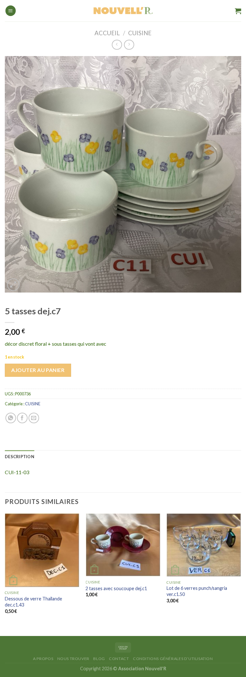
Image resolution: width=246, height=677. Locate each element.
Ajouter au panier (37, 370)
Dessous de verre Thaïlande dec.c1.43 (33, 601)
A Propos (43, 658)
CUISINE (140, 33)
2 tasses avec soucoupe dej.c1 (116, 588)
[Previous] (5, 569)
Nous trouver (73, 658)
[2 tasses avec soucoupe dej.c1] (123, 544)
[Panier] (238, 11)
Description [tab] (19, 456)
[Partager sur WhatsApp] (10, 418)
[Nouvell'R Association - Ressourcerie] (123, 10)
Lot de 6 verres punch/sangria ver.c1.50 (197, 591)
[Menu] (10, 10)
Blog (99, 658)
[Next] (241, 569)
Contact (119, 658)
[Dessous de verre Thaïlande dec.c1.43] (42, 550)
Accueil (107, 33)
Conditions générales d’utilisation (173, 658)
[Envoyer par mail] (34, 418)
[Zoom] (13, 284)
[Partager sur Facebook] (22, 418)
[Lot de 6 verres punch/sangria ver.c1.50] (204, 545)
